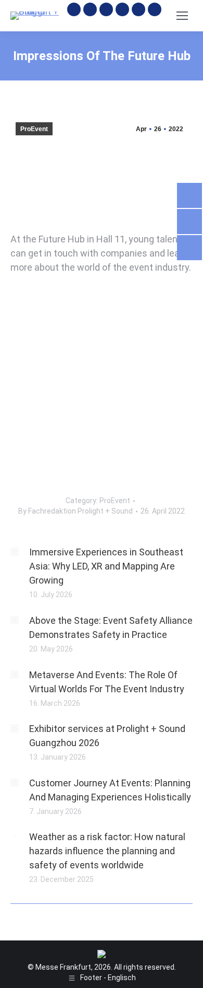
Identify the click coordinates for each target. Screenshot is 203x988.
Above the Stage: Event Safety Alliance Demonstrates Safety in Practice (111, 627)
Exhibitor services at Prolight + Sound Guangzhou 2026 (107, 735)
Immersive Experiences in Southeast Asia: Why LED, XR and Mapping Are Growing (106, 566)
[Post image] (14, 552)
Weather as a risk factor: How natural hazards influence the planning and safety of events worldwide (107, 850)
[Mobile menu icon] (182, 15)
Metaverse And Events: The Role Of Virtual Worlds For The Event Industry (106, 681)
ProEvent (34, 129)
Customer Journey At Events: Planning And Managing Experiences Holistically (110, 790)
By (75, 511)
